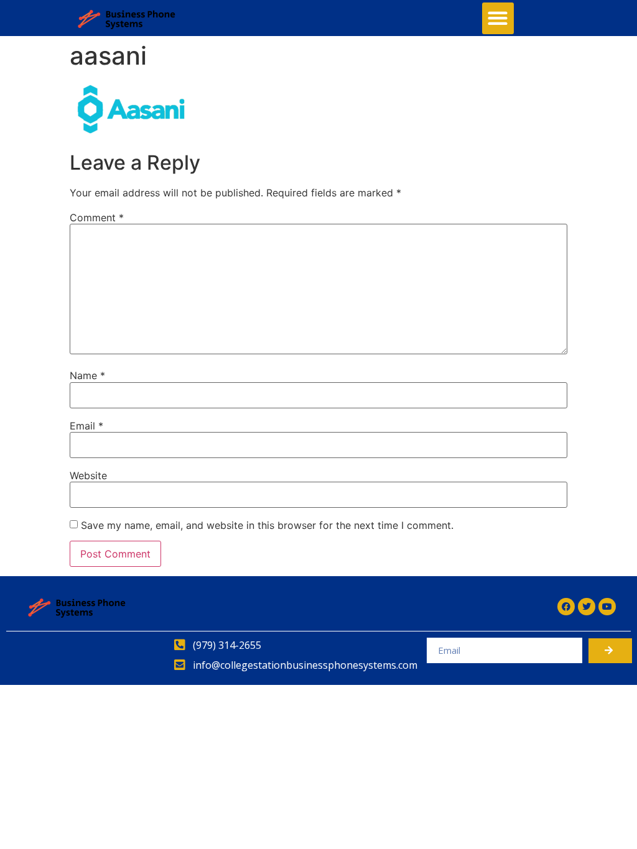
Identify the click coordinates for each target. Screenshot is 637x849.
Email (86, 426)
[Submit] (610, 650)
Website (88, 475)
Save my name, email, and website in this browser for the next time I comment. (267, 525)
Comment (97, 218)
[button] (498, 18)
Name (87, 375)
